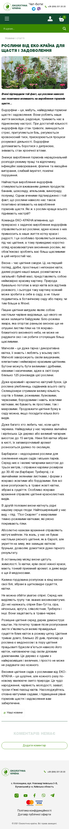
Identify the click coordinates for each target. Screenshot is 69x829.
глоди (28, 510)
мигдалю (30, 310)
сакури (36, 263)
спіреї (42, 595)
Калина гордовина (14, 580)
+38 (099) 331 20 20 (57, 7)
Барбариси (9, 454)
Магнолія (7, 348)
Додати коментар (34, 745)
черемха (7, 429)
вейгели (16, 534)
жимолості (9, 564)
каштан (6, 624)
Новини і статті (14, 38)
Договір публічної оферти (34, 814)
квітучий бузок (51, 382)
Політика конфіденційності (34, 811)
